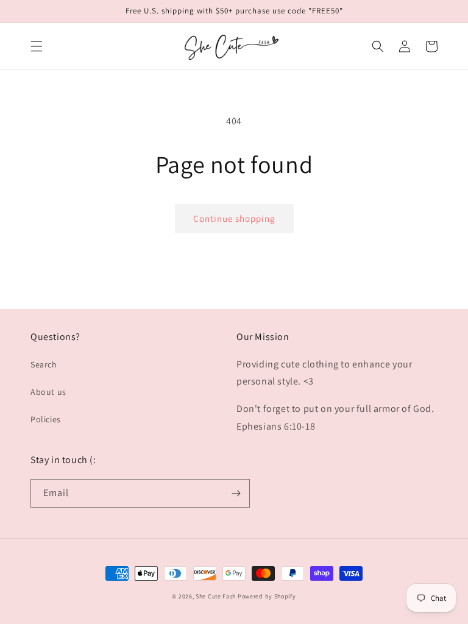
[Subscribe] (235, 493)
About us (48, 391)
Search (43, 364)
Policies (45, 419)
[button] (36, 46)
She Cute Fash (216, 596)
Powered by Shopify (267, 596)
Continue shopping (234, 218)
